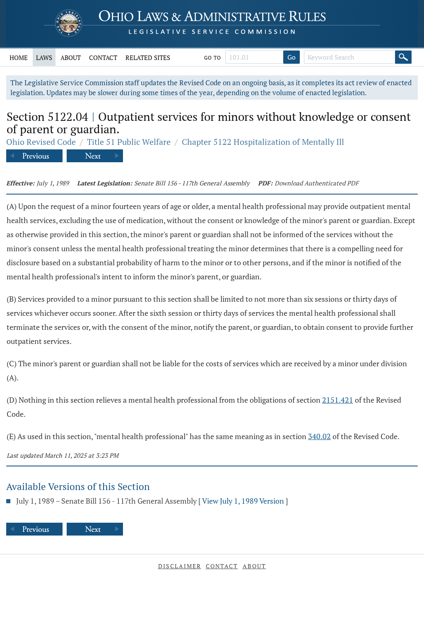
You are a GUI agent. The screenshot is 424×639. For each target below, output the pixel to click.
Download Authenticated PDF (317, 183)
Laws (44, 57)
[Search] (403, 57)
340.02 (319, 436)
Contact (103, 57)
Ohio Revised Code (41, 141)
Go (291, 57)
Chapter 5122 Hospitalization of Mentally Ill (263, 141)
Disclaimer (179, 566)
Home (19, 57)
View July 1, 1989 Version (243, 501)
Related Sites (147, 57)
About (70, 57)
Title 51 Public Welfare (129, 141)
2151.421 (337, 400)
